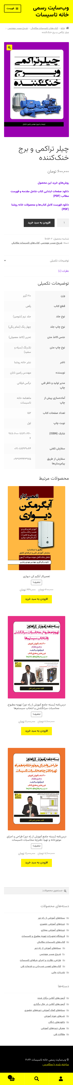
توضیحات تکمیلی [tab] (59, 261)
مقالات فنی (59, 1034)
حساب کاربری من (61, 1079)
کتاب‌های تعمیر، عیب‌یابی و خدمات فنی (41, 966)
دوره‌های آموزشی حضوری (52, 924)
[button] (9, 47)
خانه (63, 28)
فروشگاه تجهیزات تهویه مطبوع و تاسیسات (43, 936)
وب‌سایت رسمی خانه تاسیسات (51, 11)
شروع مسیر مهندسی (17, 28)
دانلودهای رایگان (56, 1022)
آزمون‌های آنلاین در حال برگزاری (49, 1004)
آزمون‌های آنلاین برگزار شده (51, 998)
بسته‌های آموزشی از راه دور (51, 918)
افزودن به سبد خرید (39, 223)
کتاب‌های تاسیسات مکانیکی (44, 28)
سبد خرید (16, 1076)
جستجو (36, 1079)
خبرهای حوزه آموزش (54, 1016)
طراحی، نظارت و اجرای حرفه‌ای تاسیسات (40, 960)
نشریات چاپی (58, 973)
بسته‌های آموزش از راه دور (47, 948)
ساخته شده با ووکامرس (56, 1064)
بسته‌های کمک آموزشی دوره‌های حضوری (44, 1010)
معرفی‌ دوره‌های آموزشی (53, 1028)
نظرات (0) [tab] (63, 271)
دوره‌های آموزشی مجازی (53, 930)
